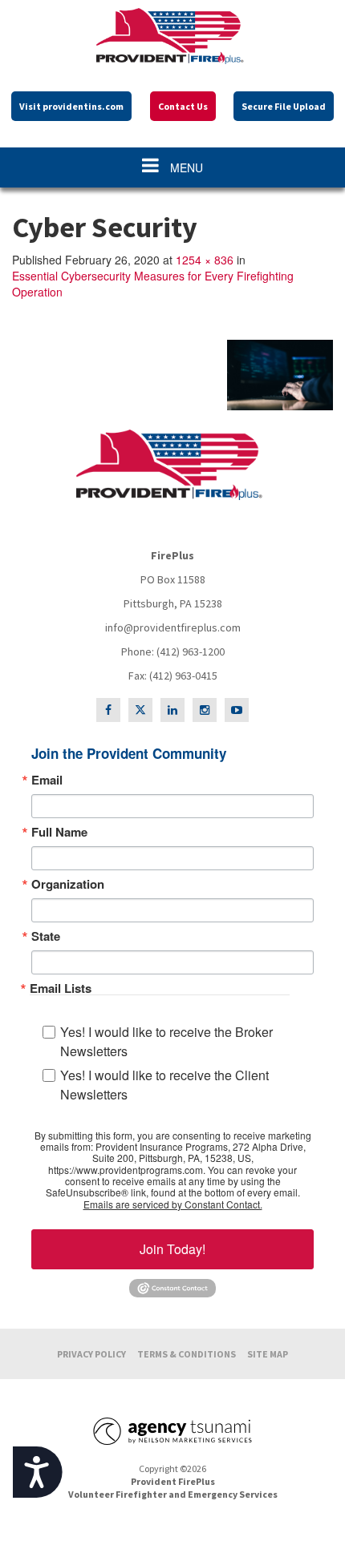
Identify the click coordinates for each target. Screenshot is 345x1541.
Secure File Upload (284, 106)
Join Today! (172, 1249)
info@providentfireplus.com (173, 627)
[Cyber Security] (172, 375)
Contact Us (183, 106)
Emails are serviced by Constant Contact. (172, 1204)
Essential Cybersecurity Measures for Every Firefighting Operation (153, 284)
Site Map (267, 1354)
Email (47, 780)
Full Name (59, 832)
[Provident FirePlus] (172, 36)
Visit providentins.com (71, 106)
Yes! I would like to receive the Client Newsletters (164, 1084)
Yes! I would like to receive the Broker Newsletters (166, 1041)
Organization (67, 884)
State (45, 936)
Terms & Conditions (186, 1354)
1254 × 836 (204, 260)
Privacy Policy (91, 1354)
